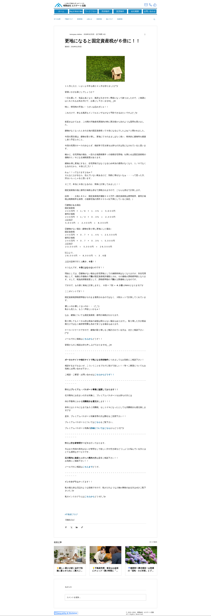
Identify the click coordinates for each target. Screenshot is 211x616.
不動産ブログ (69, 19)
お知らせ (89, 19)
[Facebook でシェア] (66, 527)
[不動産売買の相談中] (105, 555)
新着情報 (79, 19)
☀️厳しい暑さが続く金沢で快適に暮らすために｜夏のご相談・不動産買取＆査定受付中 (70, 569)
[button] (154, 19)
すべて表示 (153, 542)
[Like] (155, 5)
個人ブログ (109, 19)
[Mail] (146, 5)
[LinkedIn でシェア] (77, 527)
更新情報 (99, 19)
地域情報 (119, 19)
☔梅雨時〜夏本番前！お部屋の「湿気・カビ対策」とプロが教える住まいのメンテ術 (141, 569)
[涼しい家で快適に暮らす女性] (70, 555)
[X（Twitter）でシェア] (71, 527)
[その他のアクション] (145, 34)
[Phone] (150, 5)
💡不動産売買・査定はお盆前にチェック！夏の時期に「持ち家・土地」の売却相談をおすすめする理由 (105, 569)
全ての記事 (57, 19)
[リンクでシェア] (82, 527)
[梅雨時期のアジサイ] (141, 555)
